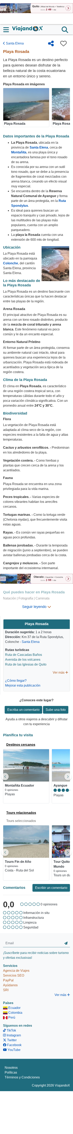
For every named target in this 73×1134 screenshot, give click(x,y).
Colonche (10, 263)
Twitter (11, 1040)
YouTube (13, 1050)
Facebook (13, 1045)
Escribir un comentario (51, 887)
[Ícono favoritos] (63, 43)
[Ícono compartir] (51, 43)
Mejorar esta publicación (22, 685)
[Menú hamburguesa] (7, 30)
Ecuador (14, 1008)
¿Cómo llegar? (16, 680)
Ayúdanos (10, 985)
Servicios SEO (13, 975)
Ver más (59, 672)
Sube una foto (56, 709)
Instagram (13, 1035)
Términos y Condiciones (22, 1077)
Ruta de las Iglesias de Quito (25, 664)
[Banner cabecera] (36, 8)
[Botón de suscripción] (66, 943)
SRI (6, 990)
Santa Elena (14, 43)
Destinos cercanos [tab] (20, 744)
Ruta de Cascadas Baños (23, 654)
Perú (11, 1017)
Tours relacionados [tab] (21, 812)
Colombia (15, 1012)
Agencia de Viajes (16, 970)
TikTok (11, 1030)
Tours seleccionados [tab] (21, 821)
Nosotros (11, 1067)
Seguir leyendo (34, 607)
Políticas (11, 1072)
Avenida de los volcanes (22, 659)
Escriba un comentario (23, 709)
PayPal (8, 980)
